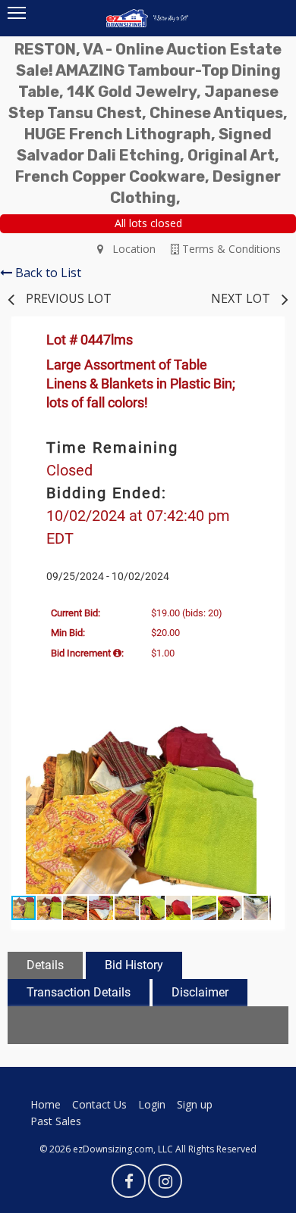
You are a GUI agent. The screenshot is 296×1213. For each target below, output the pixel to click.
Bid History (134, 965)
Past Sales (55, 1121)
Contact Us (99, 1104)
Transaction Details (79, 992)
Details (45, 965)
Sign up (195, 1104)
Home (45, 1104)
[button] (257, 735)
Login (151, 1104)
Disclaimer (200, 992)
